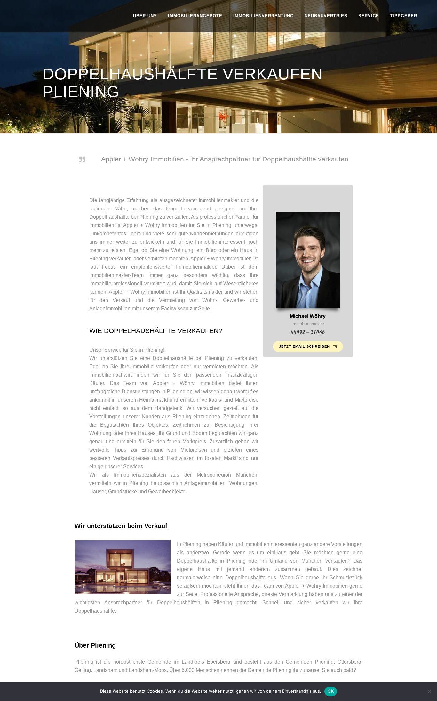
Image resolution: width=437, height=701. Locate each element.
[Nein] (429, 691)
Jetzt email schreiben (304, 346)
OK (331, 691)
